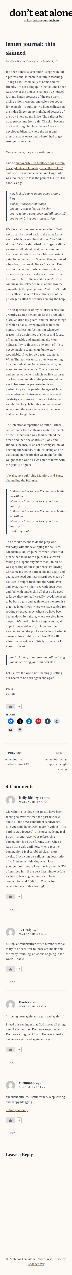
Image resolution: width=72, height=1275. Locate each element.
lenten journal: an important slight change (56, 761)
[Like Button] (10, 706)
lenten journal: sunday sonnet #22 (16, 759)
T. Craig (25, 930)
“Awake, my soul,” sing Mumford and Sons (34, 475)
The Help (40, 264)
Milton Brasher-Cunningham (24, 61)
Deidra (24, 1002)
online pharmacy (17, 1110)
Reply (12, 909)
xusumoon (27, 1083)
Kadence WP (36, 1264)
